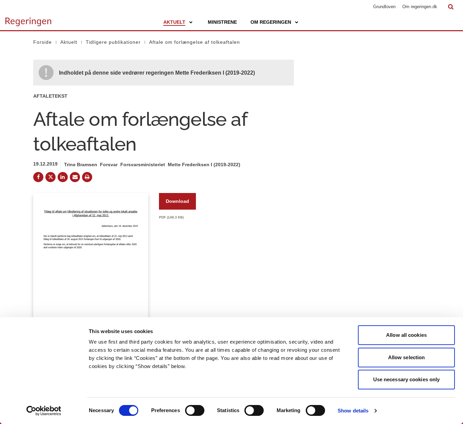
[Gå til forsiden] (28, 18)
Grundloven (384, 6)
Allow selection (406, 357)
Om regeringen (270, 22)
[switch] (194, 410)
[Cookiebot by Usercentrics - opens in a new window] (44, 411)
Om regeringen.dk (419, 6)
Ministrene (222, 22)
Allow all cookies (406, 335)
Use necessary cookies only (406, 379)
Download (177, 201)
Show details (353, 410)
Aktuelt (174, 22)
